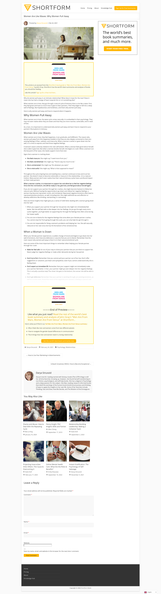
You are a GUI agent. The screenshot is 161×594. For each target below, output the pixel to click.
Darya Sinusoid (42, 23)
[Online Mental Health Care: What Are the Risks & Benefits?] (56, 442)
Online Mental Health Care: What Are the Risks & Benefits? (56, 466)
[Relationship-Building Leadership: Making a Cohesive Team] (79, 401)
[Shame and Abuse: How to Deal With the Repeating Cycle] (33, 401)
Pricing (89, 8)
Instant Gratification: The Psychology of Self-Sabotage (78, 466)
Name (26, 522)
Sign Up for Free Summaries (126, 8)
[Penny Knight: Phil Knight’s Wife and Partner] (56, 401)
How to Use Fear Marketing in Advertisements (43, 355)
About (96, 8)
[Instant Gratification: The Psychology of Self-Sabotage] (79, 442)
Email (26, 533)
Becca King (29, 432)
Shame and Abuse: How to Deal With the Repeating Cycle (33, 426)
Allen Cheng (52, 429)
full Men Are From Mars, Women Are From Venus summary (66, 324)
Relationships (70, 347)
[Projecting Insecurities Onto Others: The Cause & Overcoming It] (33, 442)
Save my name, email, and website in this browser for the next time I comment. (51, 551)
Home (83, 8)
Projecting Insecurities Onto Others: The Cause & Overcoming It (33, 466)
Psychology (61, 347)
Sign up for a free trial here (46, 93)
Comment (28, 495)
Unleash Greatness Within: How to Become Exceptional (71, 364)
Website (26, 543)
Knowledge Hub (106, 8)
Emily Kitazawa (53, 472)
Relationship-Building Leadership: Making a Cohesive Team (77, 426)
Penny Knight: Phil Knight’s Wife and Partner (56, 425)
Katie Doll (74, 432)
